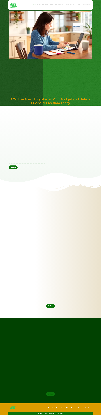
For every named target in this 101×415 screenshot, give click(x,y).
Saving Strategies (43, 5)
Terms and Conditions (84, 408)
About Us (79, 5)
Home (33, 5)
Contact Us (86, 5)
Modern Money (69, 5)
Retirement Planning (57, 5)
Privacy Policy (70, 408)
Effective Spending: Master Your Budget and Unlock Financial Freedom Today (50, 101)
